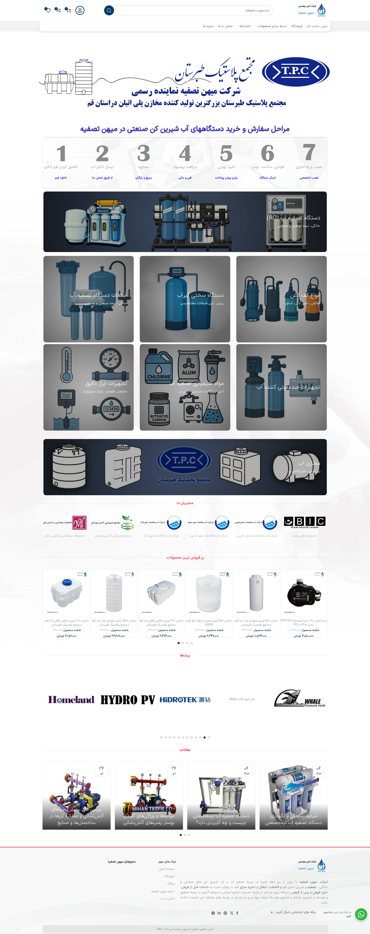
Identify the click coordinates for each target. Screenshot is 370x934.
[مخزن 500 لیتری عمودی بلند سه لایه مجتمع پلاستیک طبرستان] (256, 593)
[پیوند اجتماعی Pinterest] (225, 913)
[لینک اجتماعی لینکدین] (219, 913)
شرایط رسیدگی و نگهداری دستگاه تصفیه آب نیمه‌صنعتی (293, 819)
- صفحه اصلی (167, 869)
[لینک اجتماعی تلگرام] (213, 913)
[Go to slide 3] (183, 643)
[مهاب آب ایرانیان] (71, 699)
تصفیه (312, 887)
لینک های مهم (167, 861)
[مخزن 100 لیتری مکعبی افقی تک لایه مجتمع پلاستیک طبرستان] (66, 593)
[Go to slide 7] (183, 737)
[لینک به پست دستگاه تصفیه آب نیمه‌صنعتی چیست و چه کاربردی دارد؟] (221, 796)
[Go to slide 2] (187, 643)
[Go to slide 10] (170, 737)
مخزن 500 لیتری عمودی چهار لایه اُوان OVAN (209, 622)
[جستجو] (109, 10)
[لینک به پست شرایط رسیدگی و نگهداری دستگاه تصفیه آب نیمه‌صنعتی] (294, 796)
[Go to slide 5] (192, 737)
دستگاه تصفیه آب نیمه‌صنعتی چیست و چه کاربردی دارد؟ (221, 819)
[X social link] (232, 913)
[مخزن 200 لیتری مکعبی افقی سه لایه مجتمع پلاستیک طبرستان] (161, 593)
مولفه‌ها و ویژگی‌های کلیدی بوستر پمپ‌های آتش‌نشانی (148, 819)
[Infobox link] (309, 163)
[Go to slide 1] (192, 643)
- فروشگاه (170, 876)
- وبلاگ (171, 883)
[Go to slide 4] (179, 643)
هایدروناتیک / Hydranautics (299, 699)
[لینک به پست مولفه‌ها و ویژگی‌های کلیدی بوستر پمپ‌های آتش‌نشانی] (149, 796)
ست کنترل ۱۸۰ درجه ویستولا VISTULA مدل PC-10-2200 (303, 622)
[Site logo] (312, 10)
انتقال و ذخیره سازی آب (251, 887)
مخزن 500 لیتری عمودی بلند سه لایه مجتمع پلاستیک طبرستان (256, 622)
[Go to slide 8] (179, 737)
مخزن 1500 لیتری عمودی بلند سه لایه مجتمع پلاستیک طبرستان (114, 622)
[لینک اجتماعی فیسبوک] (237, 913)
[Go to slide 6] (187, 737)
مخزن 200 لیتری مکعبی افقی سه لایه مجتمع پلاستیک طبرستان (161, 622)
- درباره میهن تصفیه (163, 891)
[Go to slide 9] (174, 737)
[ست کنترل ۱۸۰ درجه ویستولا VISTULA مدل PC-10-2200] (303, 593)
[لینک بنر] (185, 222)
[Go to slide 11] (166, 737)
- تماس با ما (168, 898)
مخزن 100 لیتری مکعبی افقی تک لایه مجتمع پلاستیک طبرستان (66, 622)
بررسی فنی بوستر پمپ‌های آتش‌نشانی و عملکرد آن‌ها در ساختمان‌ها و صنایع (76, 816)
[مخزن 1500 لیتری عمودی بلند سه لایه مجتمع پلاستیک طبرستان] (114, 593)
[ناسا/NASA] (185, 699)
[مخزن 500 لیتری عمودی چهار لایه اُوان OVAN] (209, 593)
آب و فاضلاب (277, 887)
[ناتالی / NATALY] (128, 699)
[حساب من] (80, 10)
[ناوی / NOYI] (242, 699)
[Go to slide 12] (161, 737)
